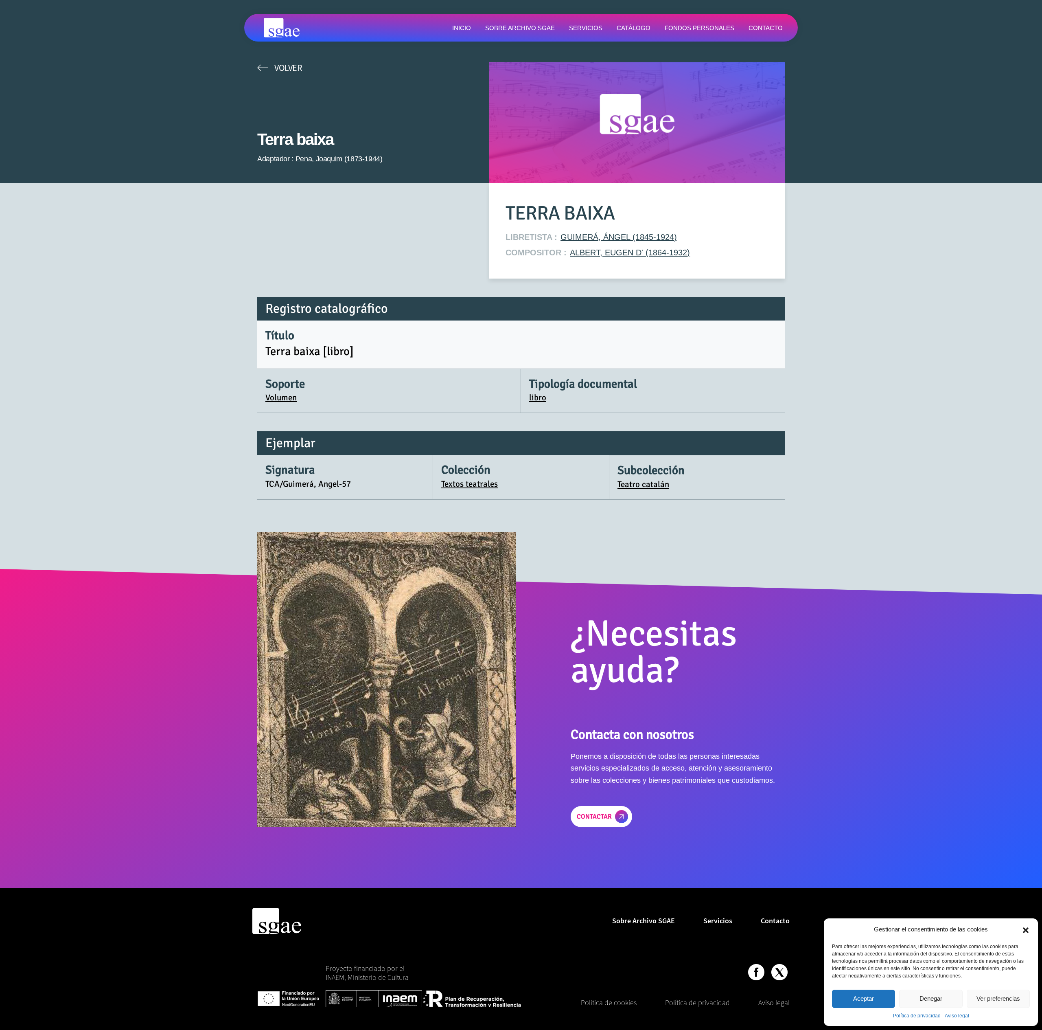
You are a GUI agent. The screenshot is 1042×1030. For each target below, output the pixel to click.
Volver (288, 67)
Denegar (930, 998)
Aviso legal (957, 1016)
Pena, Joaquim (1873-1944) (339, 159)
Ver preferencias (998, 998)
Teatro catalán (643, 484)
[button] (1026, 929)
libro (537, 397)
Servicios (717, 920)
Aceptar (863, 998)
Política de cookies (609, 1002)
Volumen (281, 397)
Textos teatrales (469, 484)
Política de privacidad (917, 1016)
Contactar (594, 817)
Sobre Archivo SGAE (643, 920)
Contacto (775, 920)
